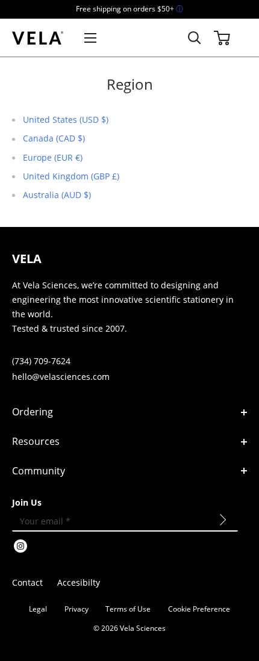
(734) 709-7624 (41, 361)
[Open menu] (90, 38)
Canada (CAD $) (54, 138)
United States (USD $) (65, 119)
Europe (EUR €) (53, 157)
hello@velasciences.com (61, 376)
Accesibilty (78, 582)
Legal (38, 609)
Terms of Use (128, 609)
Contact (27, 582)
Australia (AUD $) (57, 194)
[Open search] (194, 38)
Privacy (76, 609)
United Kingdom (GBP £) (71, 176)
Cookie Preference (199, 609)
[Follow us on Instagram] (20, 547)
